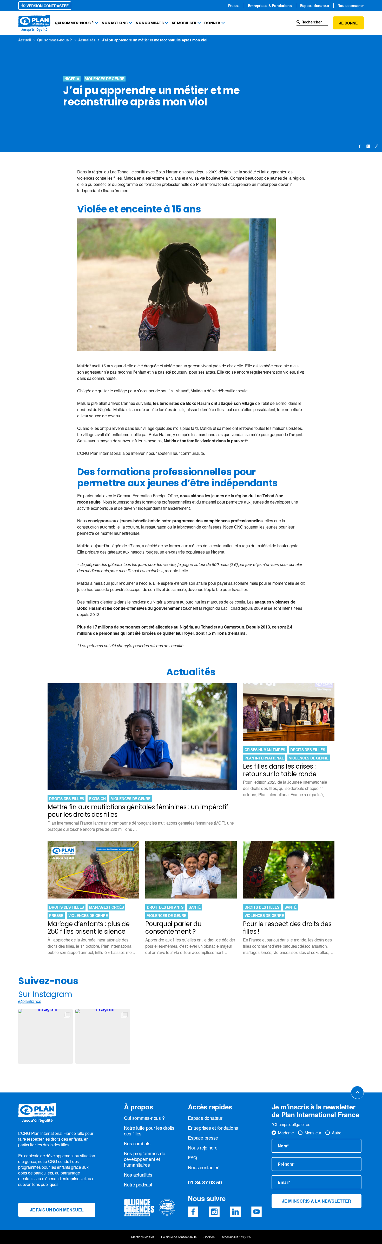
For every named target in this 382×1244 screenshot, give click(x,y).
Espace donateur (314, 5)
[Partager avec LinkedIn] (368, 146)
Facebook (193, 1212)
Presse (234, 5)
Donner (212, 23)
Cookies (209, 1237)
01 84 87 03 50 (205, 1182)
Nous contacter (351, 5)
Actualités (87, 40)
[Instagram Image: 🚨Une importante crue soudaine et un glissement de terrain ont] (102, 1036)
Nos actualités (138, 1174)
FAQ (192, 1157)
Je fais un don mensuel (57, 1210)
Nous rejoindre (203, 1147)
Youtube (256, 1212)
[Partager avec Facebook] (360, 146)
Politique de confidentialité (179, 1237)
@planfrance (29, 1001)
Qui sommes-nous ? (74, 23)
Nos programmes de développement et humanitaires (144, 1158)
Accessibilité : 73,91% (236, 1237)
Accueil (24, 40)
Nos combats (149, 23)
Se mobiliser (184, 23)
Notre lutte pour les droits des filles (149, 1130)
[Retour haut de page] (357, 1092)
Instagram (214, 1212)
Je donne (348, 23)
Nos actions (114, 23)
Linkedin (235, 1212)
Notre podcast (138, 1184)
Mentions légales (142, 1237)
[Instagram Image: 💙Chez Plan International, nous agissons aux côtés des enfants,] (45, 1036)
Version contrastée (47, 5)
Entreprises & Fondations (270, 5)
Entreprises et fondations (213, 1127)
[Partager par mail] (376, 146)
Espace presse (203, 1137)
